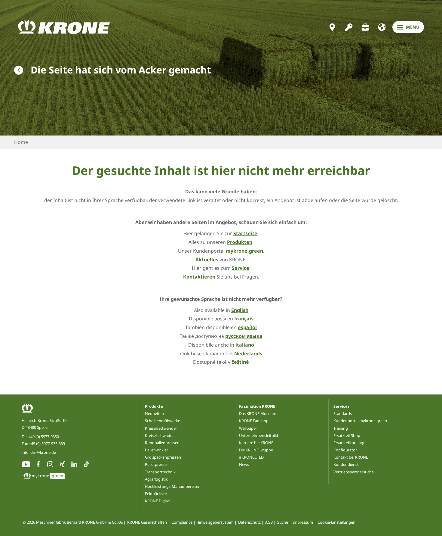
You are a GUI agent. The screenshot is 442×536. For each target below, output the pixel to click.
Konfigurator (345, 450)
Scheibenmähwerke (162, 420)
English (239, 310)
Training (340, 428)
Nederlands (248, 353)
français (243, 318)
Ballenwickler (156, 450)
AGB (269, 522)
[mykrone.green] (349, 27)
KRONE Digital (157, 500)
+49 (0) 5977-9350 (43, 436)
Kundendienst (346, 464)
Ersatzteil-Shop (346, 435)
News (244, 464)
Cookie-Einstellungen (336, 522)
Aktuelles (206, 259)
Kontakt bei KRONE (350, 457)
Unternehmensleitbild (258, 435)
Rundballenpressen (162, 442)
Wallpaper (248, 428)
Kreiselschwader (159, 435)
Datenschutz (249, 522)
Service (240, 268)
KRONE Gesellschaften (147, 522)
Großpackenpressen (163, 457)
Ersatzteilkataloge (349, 442)
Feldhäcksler (156, 493)
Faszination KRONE (257, 406)
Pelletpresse (156, 464)
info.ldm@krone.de (39, 452)
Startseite (245, 233)
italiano (244, 344)
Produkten (239, 242)
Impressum (303, 522)
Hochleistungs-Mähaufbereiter (172, 486)
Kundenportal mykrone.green (360, 420)
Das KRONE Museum (257, 413)
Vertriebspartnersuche (353, 472)
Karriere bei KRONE (256, 442)
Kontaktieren (199, 276)
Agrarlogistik (156, 479)
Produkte (154, 406)
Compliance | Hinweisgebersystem (202, 522)
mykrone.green (244, 251)
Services (341, 406)
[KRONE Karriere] (365, 27)
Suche (282, 522)
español (247, 327)
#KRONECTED (251, 457)
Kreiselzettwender (161, 428)
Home (21, 142)
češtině (240, 362)
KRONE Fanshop (254, 420)
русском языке (243, 336)
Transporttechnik (160, 472)
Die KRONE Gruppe (256, 450)
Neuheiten (154, 413)
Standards (342, 413)
